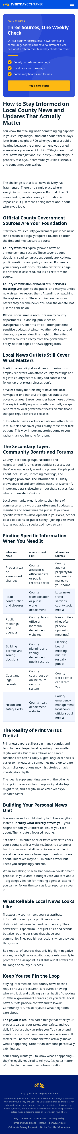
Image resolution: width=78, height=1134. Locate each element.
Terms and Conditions (24, 1122)
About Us (26, 1118)
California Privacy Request (22, 1127)
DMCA (42, 1122)
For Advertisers (57, 1122)
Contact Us (40, 1118)
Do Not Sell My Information (55, 1127)
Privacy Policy (56, 1118)
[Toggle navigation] (71, 4)
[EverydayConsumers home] (23, 4)
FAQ (16, 1118)
